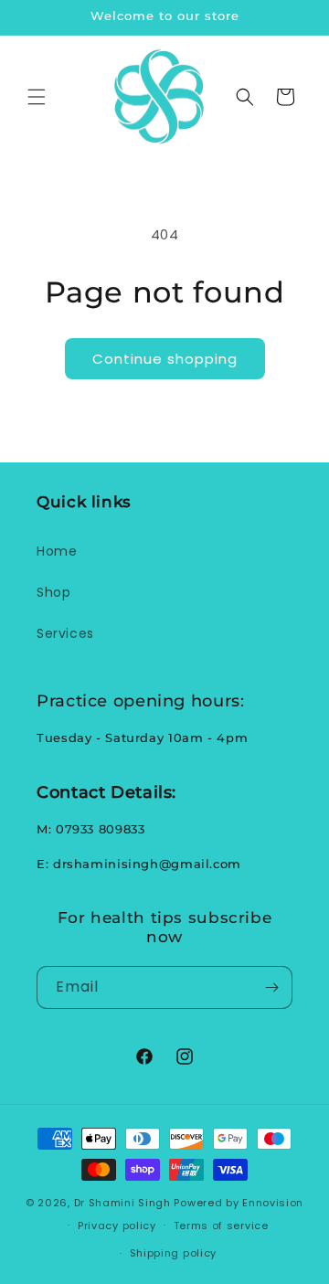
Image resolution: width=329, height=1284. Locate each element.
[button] (36, 97)
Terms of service (221, 1225)
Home (57, 551)
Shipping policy (174, 1253)
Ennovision (272, 1202)
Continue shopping (165, 358)
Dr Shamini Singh (122, 1202)
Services (65, 633)
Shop (53, 592)
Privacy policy (117, 1225)
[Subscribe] (271, 987)
